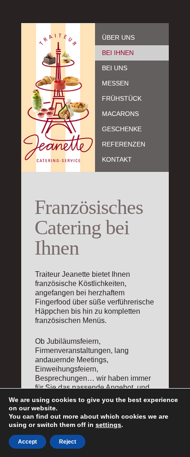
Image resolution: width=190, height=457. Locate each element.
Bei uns (114, 68)
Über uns (118, 37)
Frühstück (122, 98)
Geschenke (122, 129)
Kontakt (117, 159)
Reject (67, 442)
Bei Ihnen (118, 52)
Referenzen (123, 144)
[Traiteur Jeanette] (58, 97)
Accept (27, 442)
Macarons (120, 113)
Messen (115, 83)
